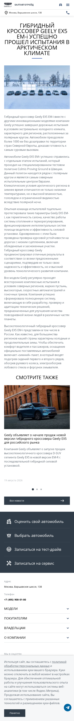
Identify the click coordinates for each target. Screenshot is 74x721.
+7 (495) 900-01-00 (15, 599)
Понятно (15, 713)
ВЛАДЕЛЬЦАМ (14, 628)
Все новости (17, 500)
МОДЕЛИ (11, 609)
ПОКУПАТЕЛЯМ (15, 618)
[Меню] (68, 5)
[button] (33, 489)
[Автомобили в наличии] (60, 5)
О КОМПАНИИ (15, 638)
